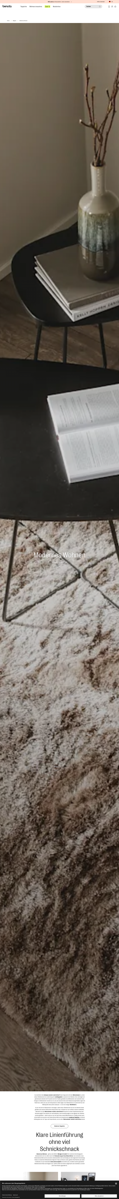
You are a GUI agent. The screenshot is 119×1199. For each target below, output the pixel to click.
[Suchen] (99, 6)
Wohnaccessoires (35, 7)
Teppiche (23, 7)
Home (8, 20)
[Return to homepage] (7, 6)
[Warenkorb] (115, 6)
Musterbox (56, 7)
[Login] (112, 6)
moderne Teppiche (74, 1117)
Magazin (14, 20)
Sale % (47, 7)
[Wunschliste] (109, 6)
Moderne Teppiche (59, 1126)
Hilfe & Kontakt (101, 1)
